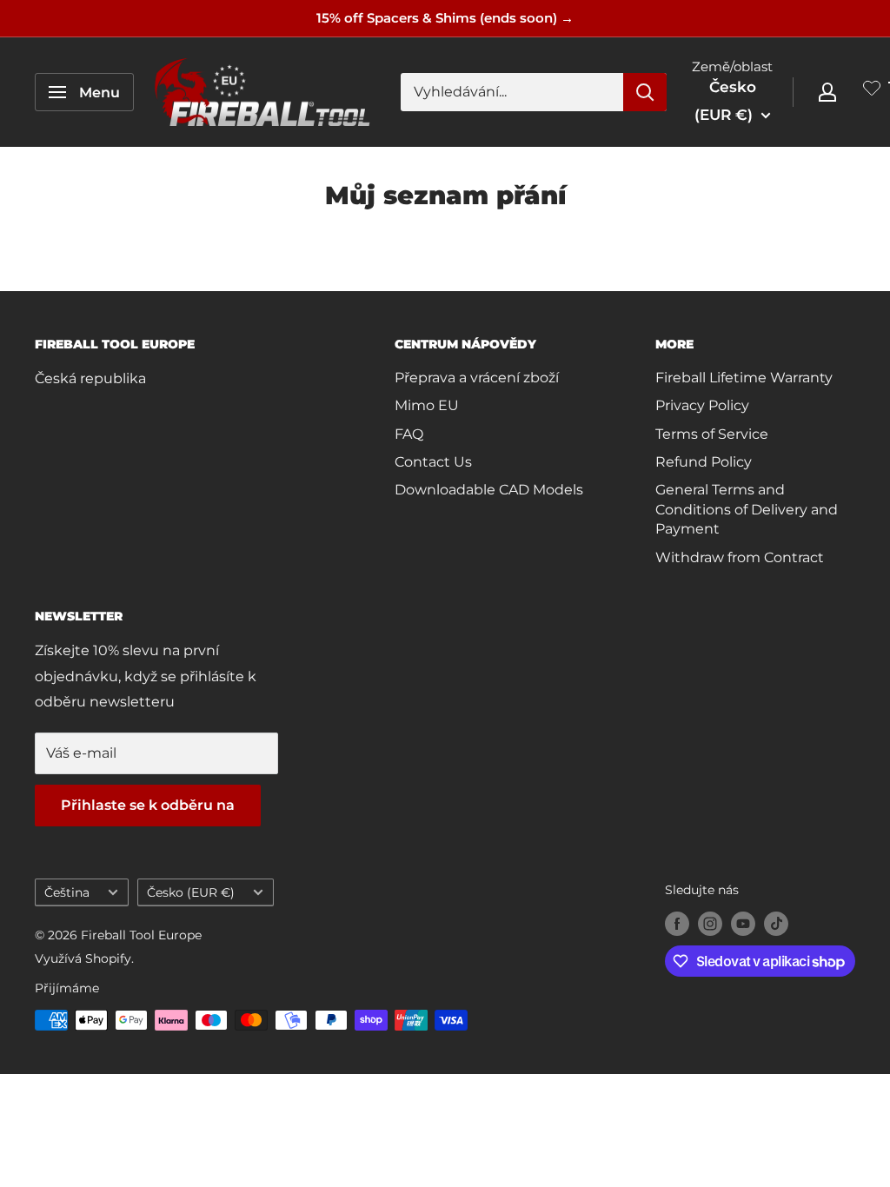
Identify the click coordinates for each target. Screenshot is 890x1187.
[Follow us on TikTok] (776, 924)
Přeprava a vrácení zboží (477, 377)
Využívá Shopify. (84, 958)
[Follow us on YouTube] (743, 924)
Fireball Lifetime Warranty (744, 377)
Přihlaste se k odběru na (148, 805)
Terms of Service (711, 434)
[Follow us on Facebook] (677, 924)
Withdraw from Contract (739, 557)
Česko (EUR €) (191, 892)
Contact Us (433, 462)
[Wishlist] (871, 91)
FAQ (409, 434)
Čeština (67, 892)
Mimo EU (427, 405)
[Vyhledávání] (645, 92)
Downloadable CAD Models (489, 489)
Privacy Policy (702, 405)
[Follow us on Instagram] (710, 924)
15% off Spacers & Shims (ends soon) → (445, 18)
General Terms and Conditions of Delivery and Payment (746, 509)
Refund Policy (703, 462)
